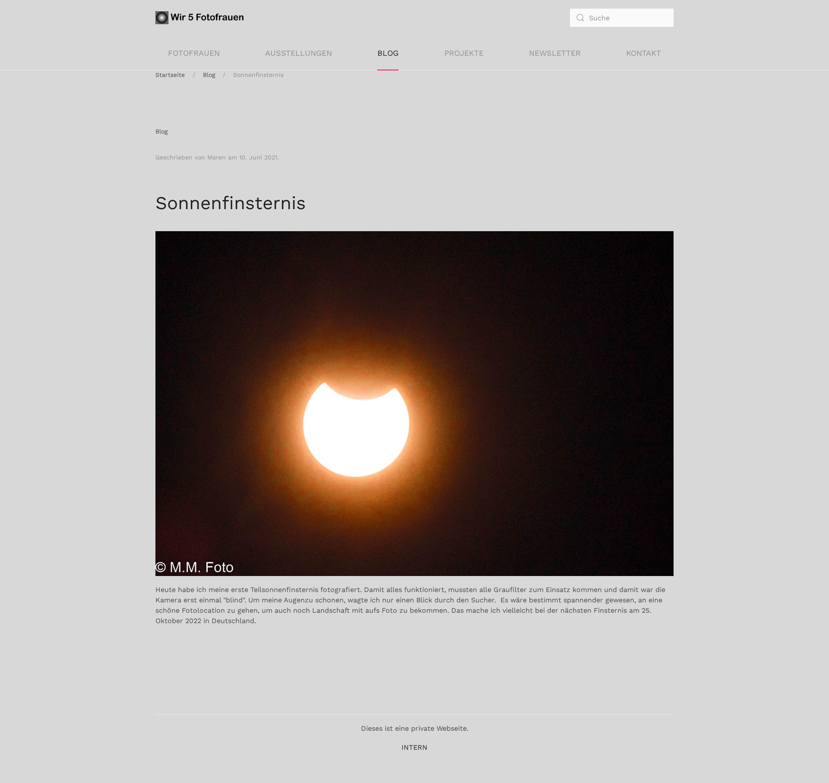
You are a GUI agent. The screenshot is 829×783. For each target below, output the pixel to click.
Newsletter (555, 52)
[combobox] (622, 18)
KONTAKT (643, 52)
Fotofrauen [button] (194, 52)
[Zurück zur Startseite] (201, 17)
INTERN (414, 747)
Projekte (464, 52)
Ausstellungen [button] (298, 52)
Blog (388, 52)
